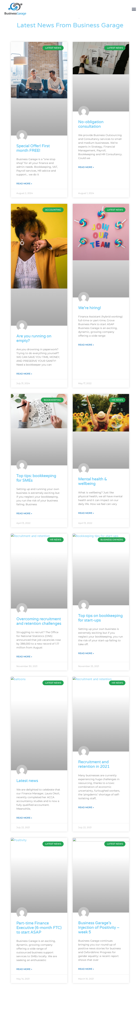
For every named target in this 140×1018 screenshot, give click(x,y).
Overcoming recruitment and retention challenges (38, 621)
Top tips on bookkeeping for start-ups (100, 618)
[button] (134, 9)
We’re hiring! (89, 308)
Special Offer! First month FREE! (33, 148)
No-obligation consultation (91, 124)
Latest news (27, 780)
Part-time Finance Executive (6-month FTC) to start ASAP (39, 928)
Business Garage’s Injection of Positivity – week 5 (98, 927)
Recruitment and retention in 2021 (94, 764)
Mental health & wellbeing (92, 481)
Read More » (24, 183)
